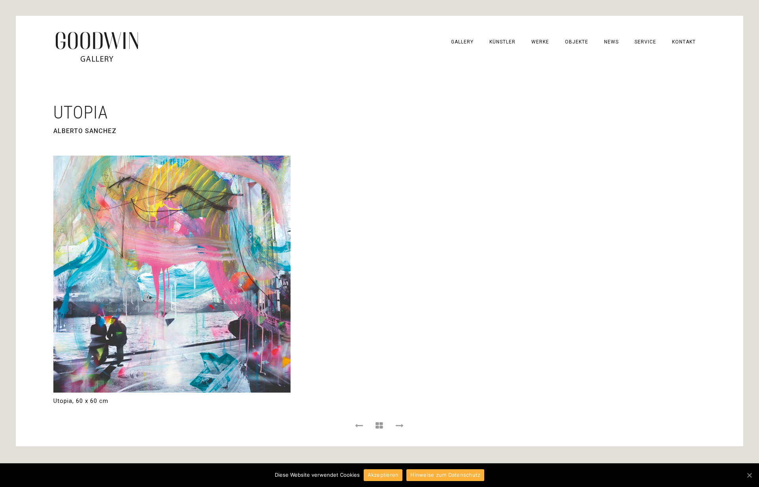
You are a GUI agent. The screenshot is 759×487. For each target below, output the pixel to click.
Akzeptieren (383, 475)
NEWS (611, 42)
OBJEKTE (576, 42)
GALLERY (462, 42)
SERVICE (645, 42)
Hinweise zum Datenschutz (445, 475)
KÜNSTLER (502, 42)
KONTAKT (684, 42)
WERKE (540, 42)
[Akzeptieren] (749, 475)
